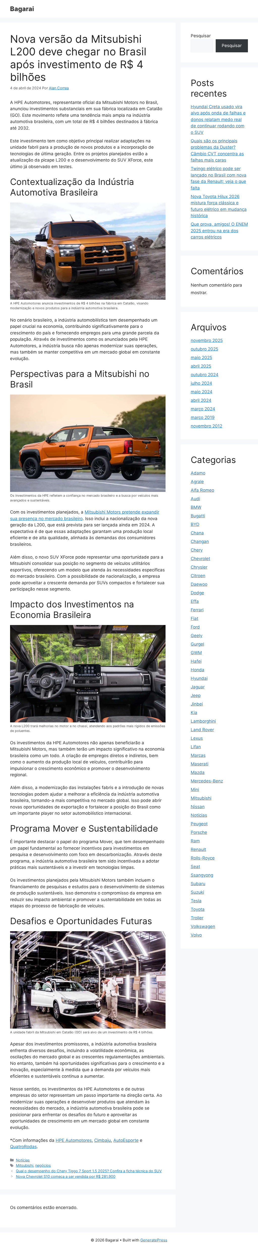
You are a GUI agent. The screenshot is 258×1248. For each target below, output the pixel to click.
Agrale (197, 481)
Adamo (198, 473)
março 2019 (203, 417)
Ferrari (197, 609)
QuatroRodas (23, 1146)
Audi (195, 498)
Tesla (196, 900)
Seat (195, 866)
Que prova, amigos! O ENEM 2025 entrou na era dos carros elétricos (219, 231)
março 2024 (203, 408)
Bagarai (22, 9)
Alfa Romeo (202, 490)
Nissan (198, 806)
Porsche (199, 832)
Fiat (194, 618)
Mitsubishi (24, 1165)
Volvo (196, 935)
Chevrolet (200, 558)
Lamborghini (203, 721)
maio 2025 (201, 357)
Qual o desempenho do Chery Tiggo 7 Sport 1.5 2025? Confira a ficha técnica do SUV (89, 1171)
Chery (197, 550)
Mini (195, 789)
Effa (195, 601)
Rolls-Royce (203, 858)
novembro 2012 (206, 425)
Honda (197, 669)
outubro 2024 (204, 374)
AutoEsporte (126, 1140)
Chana (197, 532)
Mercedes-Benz (207, 781)
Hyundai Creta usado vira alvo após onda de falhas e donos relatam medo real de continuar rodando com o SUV (218, 119)
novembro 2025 (207, 340)
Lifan (196, 746)
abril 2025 (201, 366)
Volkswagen (203, 926)
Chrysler (199, 567)
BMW (196, 507)
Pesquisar (201, 35)
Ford (195, 627)
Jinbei (197, 704)
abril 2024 (201, 400)
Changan (200, 541)
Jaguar (198, 686)
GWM (196, 652)
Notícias (23, 1160)
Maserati (199, 763)
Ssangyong (202, 875)
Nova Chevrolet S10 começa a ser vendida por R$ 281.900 (65, 1176)
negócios (43, 1165)
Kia (194, 712)
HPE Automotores (74, 1140)
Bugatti (198, 515)
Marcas (198, 755)
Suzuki (197, 892)
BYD (195, 524)
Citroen (198, 575)
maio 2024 (201, 391)
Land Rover (202, 729)
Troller (197, 917)
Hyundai (199, 678)
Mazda (198, 772)
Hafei (196, 661)
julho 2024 (201, 383)
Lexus (197, 738)
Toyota (198, 909)
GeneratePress (153, 1240)
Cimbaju (102, 1140)
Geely (196, 635)
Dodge (197, 592)
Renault (198, 849)
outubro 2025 (204, 349)
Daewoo (199, 584)
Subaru (198, 883)
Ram (195, 840)
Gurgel (197, 644)
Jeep (196, 695)
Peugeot (199, 823)
